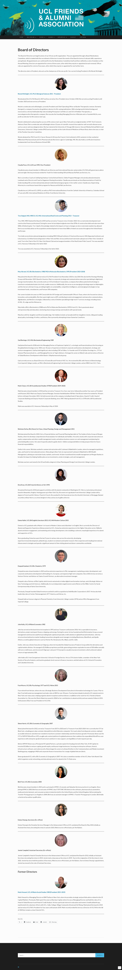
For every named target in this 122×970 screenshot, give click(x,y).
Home (21, 37)
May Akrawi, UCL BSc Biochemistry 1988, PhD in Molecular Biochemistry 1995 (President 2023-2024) (51, 272)
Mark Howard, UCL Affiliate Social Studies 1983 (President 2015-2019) (41, 892)
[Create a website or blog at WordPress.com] (18, 967)
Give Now (83, 37)
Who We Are (31, 37)
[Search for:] (61, 955)
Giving (41, 37)
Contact (73, 37)
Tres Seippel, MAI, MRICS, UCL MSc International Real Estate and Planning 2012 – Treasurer (48, 216)
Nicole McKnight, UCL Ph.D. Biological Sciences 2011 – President (39, 94)
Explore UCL (61, 37)
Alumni (50, 37)
